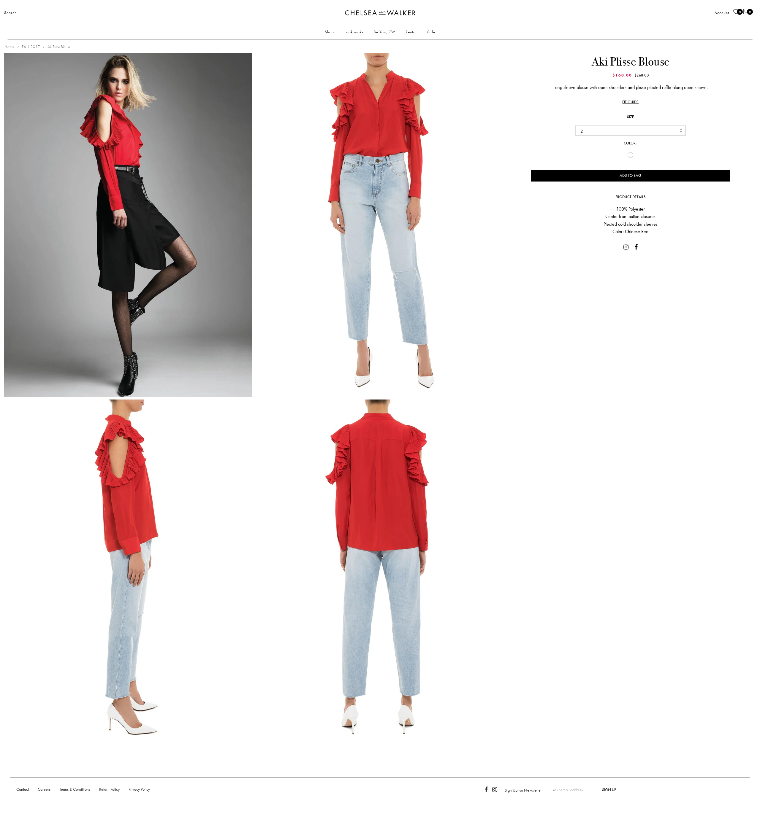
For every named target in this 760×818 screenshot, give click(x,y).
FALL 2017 (31, 46)
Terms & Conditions (74, 789)
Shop (329, 31)
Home (9, 46)
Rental (411, 31)
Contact (22, 789)
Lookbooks (353, 31)
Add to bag (630, 175)
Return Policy (109, 789)
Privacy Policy (139, 789)
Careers (44, 789)
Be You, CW (384, 31)
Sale (431, 31)
